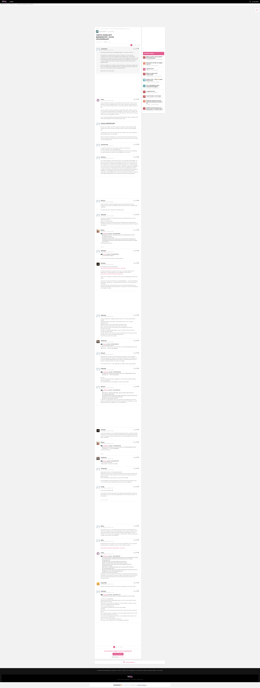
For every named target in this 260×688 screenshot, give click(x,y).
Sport (148, 92)
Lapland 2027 (150, 68)
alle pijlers (111, 31)
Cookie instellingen (141, 670)
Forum (11, 1)
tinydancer (104, 340)
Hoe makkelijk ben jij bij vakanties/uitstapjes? (152, 86)
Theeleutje (104, 468)
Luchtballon (104, 48)
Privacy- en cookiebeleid (128, 670)
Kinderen (149, 88)
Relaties (149, 82)
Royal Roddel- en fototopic (153, 96)
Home (97, 28)
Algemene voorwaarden (103, 670)
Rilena (102, 526)
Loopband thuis (150, 91)
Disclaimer (160, 670)
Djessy (102, 230)
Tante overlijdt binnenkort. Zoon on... (120, 28)
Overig (148, 65)
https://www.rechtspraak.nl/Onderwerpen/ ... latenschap (113, 268)
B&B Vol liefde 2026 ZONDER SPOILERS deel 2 (154, 57)
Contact (119, 670)
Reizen (148, 70)
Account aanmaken (118, 654)
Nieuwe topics (4, 4)
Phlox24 (103, 200)
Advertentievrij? (151, 670)
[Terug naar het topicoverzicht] (97, 32)
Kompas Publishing (142, 685)
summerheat (104, 144)
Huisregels (113, 670)
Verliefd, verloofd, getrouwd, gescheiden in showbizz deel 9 (154, 108)
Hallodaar (103, 214)
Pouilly (102, 486)
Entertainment (150, 59)
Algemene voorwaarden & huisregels (25, 4)
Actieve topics (12, 4)
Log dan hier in (121, 657)
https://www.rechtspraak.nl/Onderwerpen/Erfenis (112, 273)
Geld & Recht (105, 28)
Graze (102, 99)
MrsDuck (103, 157)
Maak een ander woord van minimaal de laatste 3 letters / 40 (154, 102)
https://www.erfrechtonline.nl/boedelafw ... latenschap (113, 547)
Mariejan (103, 263)
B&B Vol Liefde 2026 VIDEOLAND (151, 74)
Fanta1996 (104, 583)
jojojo (102, 540)
